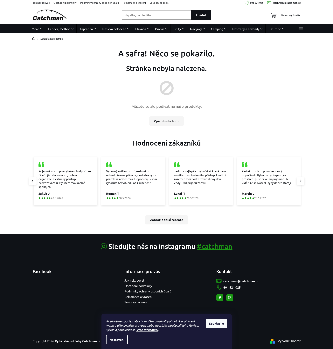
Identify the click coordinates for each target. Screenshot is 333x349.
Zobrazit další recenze (166, 220)
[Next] (300, 181)
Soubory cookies (159, 2)
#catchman (214, 246)
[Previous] (33, 181)
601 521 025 (232, 287)
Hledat (201, 15)
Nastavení (116, 340)
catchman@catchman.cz (241, 281)
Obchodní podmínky (64, 2)
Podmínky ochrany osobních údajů (99, 2)
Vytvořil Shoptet (289, 341)
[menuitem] (37, 28)
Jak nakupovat (41, 2)
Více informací (147, 330)
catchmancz (229, 297)
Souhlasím (216, 323)
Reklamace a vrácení (134, 2)
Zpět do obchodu (166, 121)
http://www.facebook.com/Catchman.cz (219, 297)
